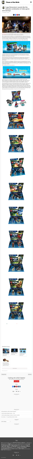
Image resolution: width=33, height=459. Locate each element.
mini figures (3, 447)
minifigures (9, 447)
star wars (21, 448)
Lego (9, 444)
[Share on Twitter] (14, 15)
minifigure (27, 446)
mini (11, 446)
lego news (20, 445)
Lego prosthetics (24, 445)
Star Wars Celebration (27, 448)
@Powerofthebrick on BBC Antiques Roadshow (8, 411)
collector (23, 442)
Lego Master (4, 12)
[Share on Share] (20, 386)
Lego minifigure (8, 445)
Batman (2, 442)
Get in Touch (16, 381)
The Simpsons (8, 449)
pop (16, 447)
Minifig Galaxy (18, 446)
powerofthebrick (5, 448)
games (7, 444)
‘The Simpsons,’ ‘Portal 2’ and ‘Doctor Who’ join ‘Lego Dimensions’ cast (23, 354)
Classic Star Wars (6, 442)
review (12, 448)
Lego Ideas (26, 444)
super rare (3, 449)
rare (10, 448)
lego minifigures (15, 445)
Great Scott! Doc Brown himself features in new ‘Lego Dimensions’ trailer (14, 353)
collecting (15, 442)
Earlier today (4, 33)
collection (19, 442)
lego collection (13, 444)
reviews (16, 448)
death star (28, 442)
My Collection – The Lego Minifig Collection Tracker (9, 416)
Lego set (28, 445)
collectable (10, 442)
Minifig (14, 446)
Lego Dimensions (21, 444)
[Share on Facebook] (15, 15)
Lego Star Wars (5, 446)
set (18, 448)
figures (4, 444)
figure (2, 444)
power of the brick (22, 447)
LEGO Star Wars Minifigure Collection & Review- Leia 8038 (10, 415)
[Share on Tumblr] (19, 15)
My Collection (14, 447)
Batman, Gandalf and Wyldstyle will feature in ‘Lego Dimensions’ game (6, 354)
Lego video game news (5, 370)
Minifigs (23, 446)
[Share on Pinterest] (17, 15)
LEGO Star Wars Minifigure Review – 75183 (8, 413)
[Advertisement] (16, 401)
